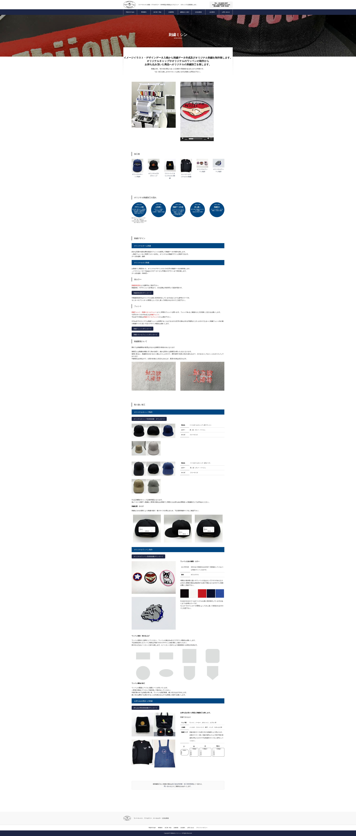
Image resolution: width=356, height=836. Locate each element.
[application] (197, 111)
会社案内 (212, 12)
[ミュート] (208, 138)
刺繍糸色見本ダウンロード (142, 293)
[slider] (195, 138)
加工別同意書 (188, 784)
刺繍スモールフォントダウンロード (145, 334)
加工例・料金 (157, 12)
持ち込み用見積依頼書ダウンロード (145, 708)
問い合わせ (167, 786)
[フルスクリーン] (211, 138)
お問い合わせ (226, 12)
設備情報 (171, 12)
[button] (197, 111)
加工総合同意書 (177, 784)
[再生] (183, 138)
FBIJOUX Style (130, 12)
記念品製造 (198, 12)
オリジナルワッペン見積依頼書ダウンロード (148, 556)
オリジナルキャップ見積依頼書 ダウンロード (149, 419)
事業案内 (143, 12)
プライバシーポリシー (201, 827)
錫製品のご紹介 (184, 12)
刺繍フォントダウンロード (142, 329)
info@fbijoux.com (223, 5)
